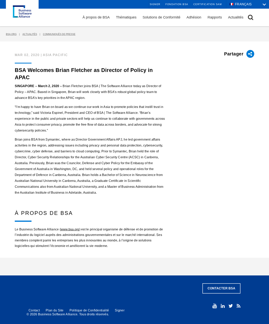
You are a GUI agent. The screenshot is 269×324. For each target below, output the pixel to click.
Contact (34, 310)
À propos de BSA (96, 17)
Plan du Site (55, 310)
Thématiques (126, 17)
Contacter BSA (221, 288)
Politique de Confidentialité (89, 310)
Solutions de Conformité (161, 17)
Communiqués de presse (59, 34)
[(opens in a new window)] (214, 305)
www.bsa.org (70, 229)
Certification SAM (207, 4)
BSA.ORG (11, 34)
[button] (250, 17)
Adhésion (193, 17)
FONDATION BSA (176, 4)
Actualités (235, 17)
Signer (155, 4)
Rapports (215, 17)
